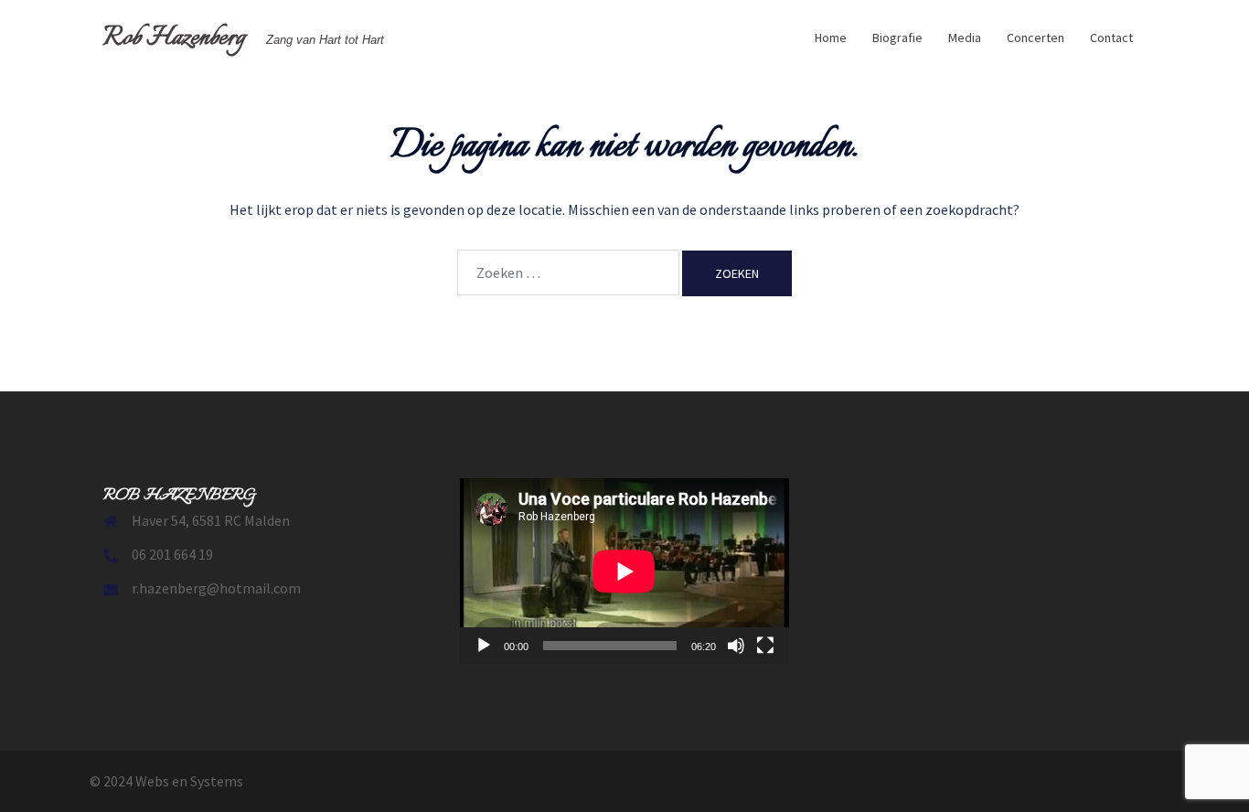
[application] (624, 571)
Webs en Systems (189, 781)
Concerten (1035, 37)
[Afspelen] (484, 645)
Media (964, 37)
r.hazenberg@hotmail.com (216, 588)
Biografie (897, 37)
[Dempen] (736, 645)
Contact (1111, 37)
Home (831, 37)
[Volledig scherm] (765, 645)
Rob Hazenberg (174, 38)
